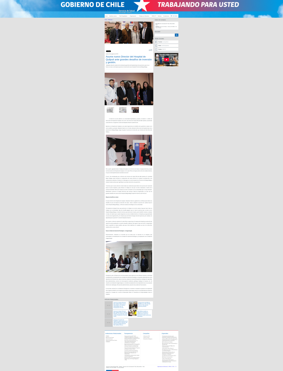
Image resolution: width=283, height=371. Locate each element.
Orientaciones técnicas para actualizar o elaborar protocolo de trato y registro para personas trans (169, 337)
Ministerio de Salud (110, 337)
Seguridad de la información (162, 366)
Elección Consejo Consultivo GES (131, 346)
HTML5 (170, 366)
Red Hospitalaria (123, 16)
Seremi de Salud (109, 339)
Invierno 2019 (146, 337)
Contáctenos (166, 16)
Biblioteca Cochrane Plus (167, 357)
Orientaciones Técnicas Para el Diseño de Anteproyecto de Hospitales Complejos (168, 353)
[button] (127, 43)
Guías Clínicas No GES (166, 358)
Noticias (159, 16)
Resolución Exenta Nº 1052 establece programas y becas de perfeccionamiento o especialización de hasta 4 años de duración (132, 337)
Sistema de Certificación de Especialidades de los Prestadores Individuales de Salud (169, 361)
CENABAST (108, 342)
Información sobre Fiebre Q (167, 348)
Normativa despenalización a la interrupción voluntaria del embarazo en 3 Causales (131, 341)
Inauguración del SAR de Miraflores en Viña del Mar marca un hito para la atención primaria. (144, 304)
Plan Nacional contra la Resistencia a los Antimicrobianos (169, 350)
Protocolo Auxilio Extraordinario (131, 350)
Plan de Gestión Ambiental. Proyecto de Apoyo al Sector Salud (132, 348)
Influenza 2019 (146, 336)
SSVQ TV (154, 16)
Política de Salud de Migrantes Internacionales (168, 346)
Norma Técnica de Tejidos (167, 342)
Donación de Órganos (147, 339)
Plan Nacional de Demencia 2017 (169, 355)
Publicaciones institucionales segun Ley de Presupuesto (132, 356)
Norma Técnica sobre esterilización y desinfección (169, 344)
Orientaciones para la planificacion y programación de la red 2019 (169, 340)
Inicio (106, 16)
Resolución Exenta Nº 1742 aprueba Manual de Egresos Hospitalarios (132, 344)
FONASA (107, 336)
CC (175, 366)
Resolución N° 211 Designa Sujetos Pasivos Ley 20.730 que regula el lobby (132, 359)
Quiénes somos (113, 16)
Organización (133, 16)
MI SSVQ (175, 16)
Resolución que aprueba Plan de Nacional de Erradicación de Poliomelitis (131, 353)
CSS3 (173, 366)
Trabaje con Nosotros (144, 16)
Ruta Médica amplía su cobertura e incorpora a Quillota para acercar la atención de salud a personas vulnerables (144, 314)
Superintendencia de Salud (111, 340)
